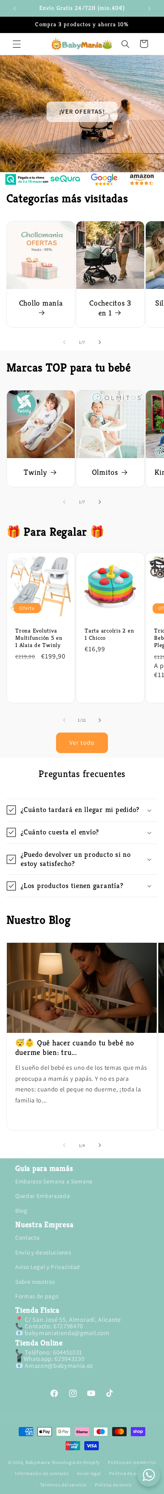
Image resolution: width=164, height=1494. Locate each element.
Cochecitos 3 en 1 (110, 307)
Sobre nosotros (35, 1281)
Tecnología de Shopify (75, 1462)
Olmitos (105, 472)
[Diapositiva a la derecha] (99, 342)
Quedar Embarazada (42, 1195)
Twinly (35, 472)
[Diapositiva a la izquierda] (64, 342)
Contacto (27, 1237)
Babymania (38, 1462)
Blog (21, 1210)
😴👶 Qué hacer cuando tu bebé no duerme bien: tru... (75, 1047)
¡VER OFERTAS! (82, 111)
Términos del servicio (63, 1485)
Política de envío (113, 1485)
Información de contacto (42, 1473)
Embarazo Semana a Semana (54, 1181)
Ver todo (82, 742)
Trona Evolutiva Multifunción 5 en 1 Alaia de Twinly (39, 638)
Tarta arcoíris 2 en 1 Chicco (109, 634)
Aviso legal (89, 1473)
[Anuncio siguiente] (149, 8)
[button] (17, 44)
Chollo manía (41, 303)
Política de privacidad (133, 1473)
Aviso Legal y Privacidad (47, 1266)
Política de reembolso (132, 1462)
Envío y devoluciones (43, 1252)
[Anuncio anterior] (14, 8)
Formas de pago (36, 1296)
